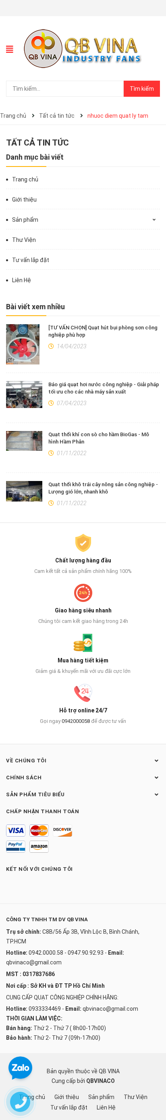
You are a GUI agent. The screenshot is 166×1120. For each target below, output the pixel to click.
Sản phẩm (25, 220)
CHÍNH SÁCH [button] (24, 777)
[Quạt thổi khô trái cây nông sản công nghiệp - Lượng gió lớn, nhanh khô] (24, 491)
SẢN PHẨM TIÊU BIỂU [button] (35, 794)
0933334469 (45, 1009)
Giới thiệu (24, 199)
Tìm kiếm (142, 88)
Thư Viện (24, 240)
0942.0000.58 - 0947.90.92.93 (66, 952)
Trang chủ (25, 179)
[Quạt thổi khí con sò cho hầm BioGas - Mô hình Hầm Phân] (24, 441)
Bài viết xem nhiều (35, 306)
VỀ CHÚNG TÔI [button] (26, 761)
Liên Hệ (21, 280)
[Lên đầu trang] (152, 1082)
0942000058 (76, 721)
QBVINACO (100, 1081)
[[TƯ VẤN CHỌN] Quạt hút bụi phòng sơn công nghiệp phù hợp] (24, 344)
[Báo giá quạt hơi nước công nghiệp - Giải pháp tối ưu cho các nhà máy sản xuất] (24, 394)
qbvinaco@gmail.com (34, 962)
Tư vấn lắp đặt (30, 260)
